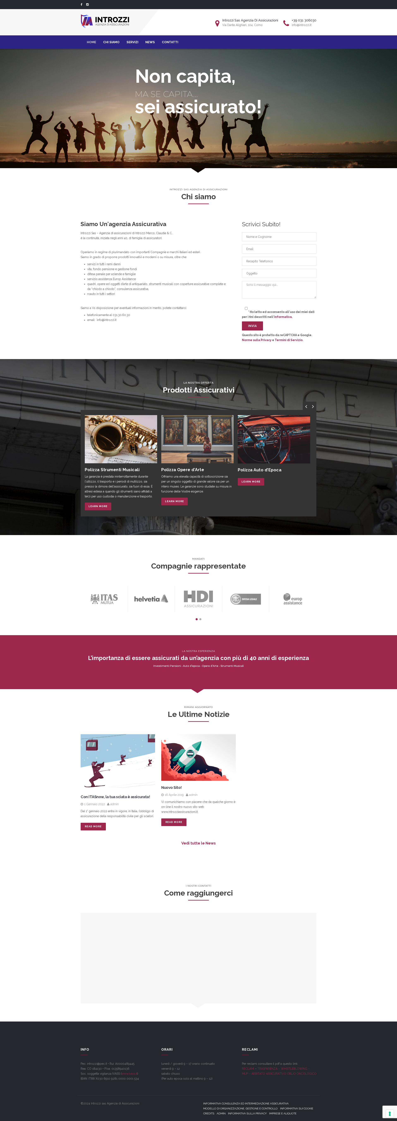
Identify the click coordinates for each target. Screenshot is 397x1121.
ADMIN (221, 1113)
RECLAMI (248, 1068)
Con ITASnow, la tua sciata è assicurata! (115, 797)
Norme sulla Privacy (256, 340)
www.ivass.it (129, 1073)
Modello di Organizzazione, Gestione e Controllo (240, 1108)
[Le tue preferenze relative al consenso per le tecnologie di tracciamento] (390, 1114)
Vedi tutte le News (198, 843)
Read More (93, 826)
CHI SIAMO (111, 42)
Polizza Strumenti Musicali (112, 469)
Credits (208, 1113)
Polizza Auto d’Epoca (259, 469)
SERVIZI (132, 42)
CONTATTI (170, 42)
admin (114, 804)
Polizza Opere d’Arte (182, 469)
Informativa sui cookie (296, 1108)
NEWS (150, 42)
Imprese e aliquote (283, 1113)
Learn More (98, 506)
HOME (91, 42)
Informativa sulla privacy (247, 1113)
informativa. (283, 317)
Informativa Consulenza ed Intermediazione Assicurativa (246, 1103)
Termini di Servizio (289, 340)
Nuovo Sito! (171, 787)
